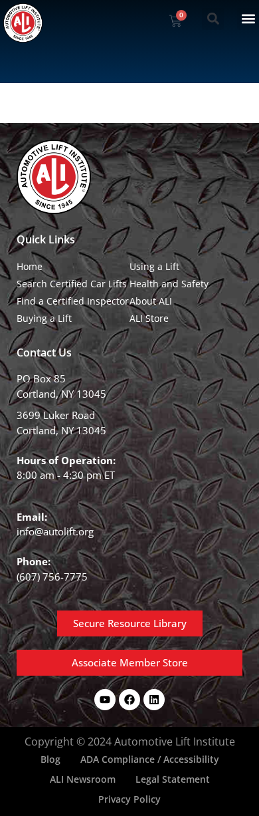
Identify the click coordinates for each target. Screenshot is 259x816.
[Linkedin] (154, 699)
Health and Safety (169, 283)
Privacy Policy (129, 799)
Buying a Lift (44, 318)
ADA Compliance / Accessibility (149, 759)
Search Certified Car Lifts (72, 283)
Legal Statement (172, 779)
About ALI (151, 301)
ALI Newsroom (83, 779)
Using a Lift (154, 266)
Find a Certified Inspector (73, 301)
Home (30, 266)
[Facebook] (129, 699)
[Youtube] (105, 699)
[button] (213, 19)
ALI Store (149, 318)
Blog (50, 759)
